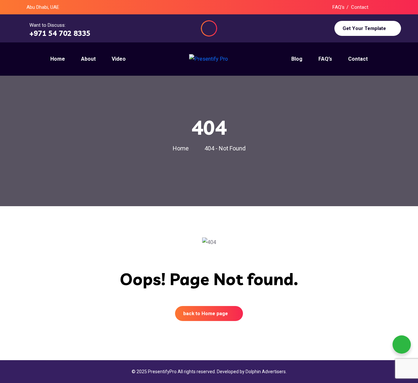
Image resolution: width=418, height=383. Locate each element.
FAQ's (338, 7)
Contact (359, 7)
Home (182, 148)
